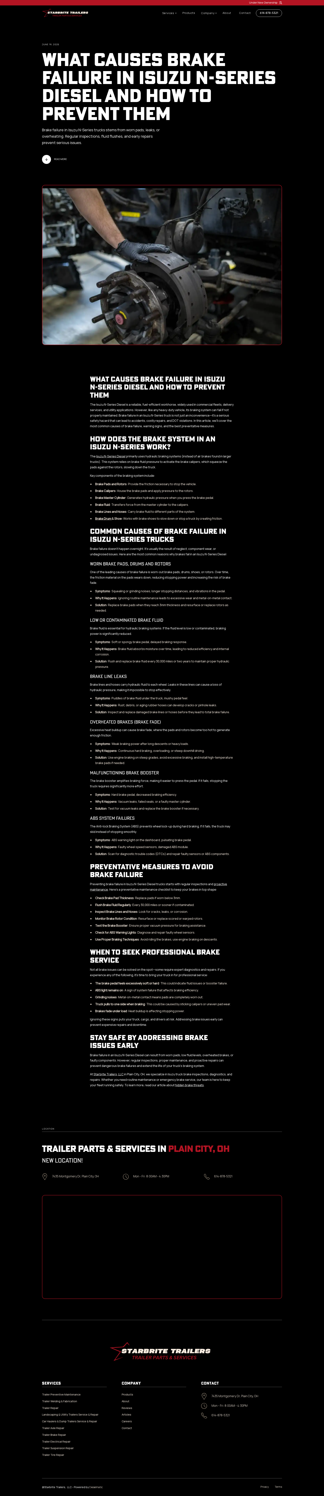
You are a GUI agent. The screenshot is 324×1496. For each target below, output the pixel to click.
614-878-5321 (269, 13)
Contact (245, 13)
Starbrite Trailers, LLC (109, 1074)
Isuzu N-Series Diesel (110, 456)
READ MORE (60, 159)
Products (188, 13)
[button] (169, 13)
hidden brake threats (189, 1085)
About (227, 13)
